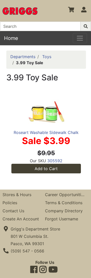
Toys (46, 56)
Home (11, 38)
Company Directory (64, 210)
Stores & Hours (17, 194)
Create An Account (21, 218)
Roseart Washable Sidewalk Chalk (46, 132)
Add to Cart (46, 168)
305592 (54, 160)
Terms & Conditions (63, 202)
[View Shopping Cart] (71, 10)
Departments (22, 56)
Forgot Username (61, 218)
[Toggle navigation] (80, 38)
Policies (10, 202)
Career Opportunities (65, 194)
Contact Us (13, 210)
